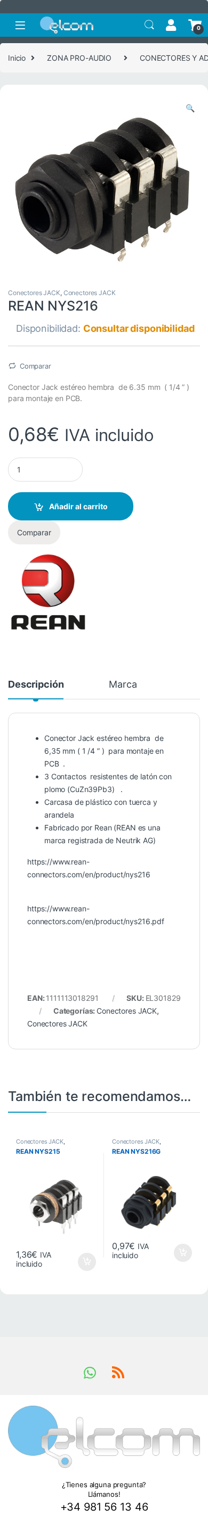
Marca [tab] (123, 685)
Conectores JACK (34, 293)
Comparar (35, 366)
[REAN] (48, 592)
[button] (190, 108)
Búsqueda (149, 25)
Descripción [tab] (35, 685)
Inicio (17, 57)
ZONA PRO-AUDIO (79, 57)
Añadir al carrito (78, 506)
